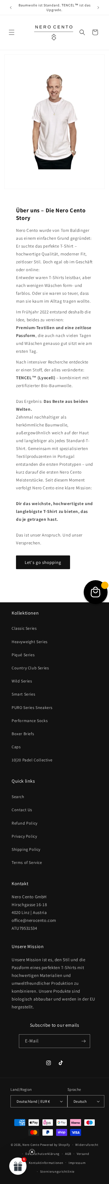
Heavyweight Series (30, 641)
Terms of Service (27, 862)
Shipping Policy (26, 849)
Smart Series (23, 694)
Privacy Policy (24, 836)
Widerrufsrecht (86, 1145)
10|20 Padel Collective (32, 760)
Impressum (77, 1163)
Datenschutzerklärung (42, 1154)
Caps (16, 746)
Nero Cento (30, 1145)
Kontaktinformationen (46, 1163)
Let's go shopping (43, 562)
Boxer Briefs (23, 733)
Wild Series (22, 681)
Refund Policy (24, 823)
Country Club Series (30, 667)
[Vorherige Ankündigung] (10, 7)
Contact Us (22, 809)
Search (18, 796)
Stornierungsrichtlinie (57, 1171)
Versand (83, 1154)
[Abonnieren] (83, 1041)
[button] (11, 32)
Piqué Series (23, 654)
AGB (68, 1154)
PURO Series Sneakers (32, 707)
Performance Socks (30, 720)
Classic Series (24, 628)
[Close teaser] (32, 1152)
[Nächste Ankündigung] (98, 7)
